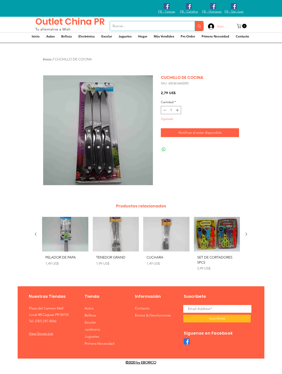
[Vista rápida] (65, 234)
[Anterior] (35, 234)
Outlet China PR (70, 21)
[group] (141, 246)
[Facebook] (187, 341)
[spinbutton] (171, 110)
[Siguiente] (246, 234)
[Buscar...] (199, 26)
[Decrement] (164, 110)
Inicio (47, 59)
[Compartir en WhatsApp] (163, 149)
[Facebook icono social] (167, 6)
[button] (242, 26)
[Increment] (177, 110)
